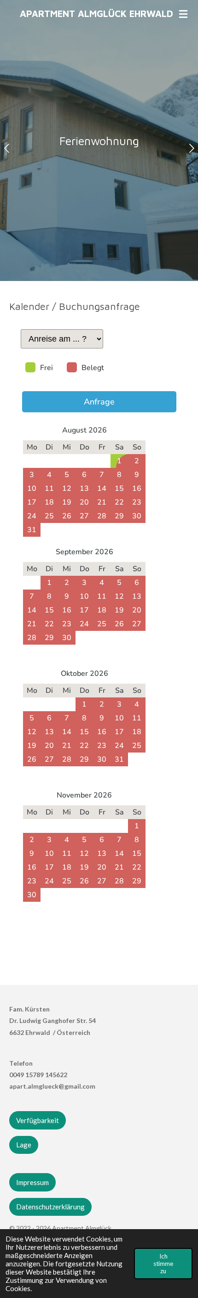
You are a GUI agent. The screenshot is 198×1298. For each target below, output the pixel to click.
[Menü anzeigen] (183, 14)
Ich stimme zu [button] (163, 1264)
